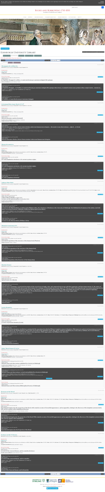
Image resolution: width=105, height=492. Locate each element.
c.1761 (26, 292)
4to (28, 128)
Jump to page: (53, 60)
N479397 (6, 252)
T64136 (5, 422)
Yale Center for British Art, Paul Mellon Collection (57, 484)
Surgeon (21, 401)
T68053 (6, 376)
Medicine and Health (27, 191)
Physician (33, 191)
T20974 (5, 462)
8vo (32, 250)
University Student (19, 153)
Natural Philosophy (8, 278)
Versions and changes (53, 488)
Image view (10, 62)
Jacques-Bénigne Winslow (6, 238)
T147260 (6, 335)
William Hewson (4, 405)
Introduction (6, 55)
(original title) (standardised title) (15, 198)
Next (102, 60)
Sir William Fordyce (4, 448)
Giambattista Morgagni (6, 77)
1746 (26, 333)
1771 (25, 420)
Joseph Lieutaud (5, 124)
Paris (14, 128)
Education (13, 153)
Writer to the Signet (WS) (18, 73)
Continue (102, 1)
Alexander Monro (5, 157)
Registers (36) (14, 55)
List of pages (48, 60)
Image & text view (17, 62)
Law (12, 73)
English (7, 211)
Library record (100, 76)
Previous (3, 60)
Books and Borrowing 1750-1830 (52, 10)
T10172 (6, 294)
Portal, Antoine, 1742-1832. (10, 129)
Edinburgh (16, 250)
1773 (26, 211)
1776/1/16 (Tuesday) (9, 67)
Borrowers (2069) (29, 55)
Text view (5, 62)
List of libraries (5, 48)
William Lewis (4, 320)
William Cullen (4, 195)
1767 (24, 128)
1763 (27, 250)
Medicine (6, 78)
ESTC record (100, 170)
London (15, 211)
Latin (7, 89)
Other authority (99, 132)
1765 (24, 89)
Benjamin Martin (5, 277)
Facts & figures (37, 55)
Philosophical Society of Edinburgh (8, 361)
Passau (14, 89)
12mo (30, 420)
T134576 (6, 213)
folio (30, 89)
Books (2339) (21, 55)
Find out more (101, 2)
